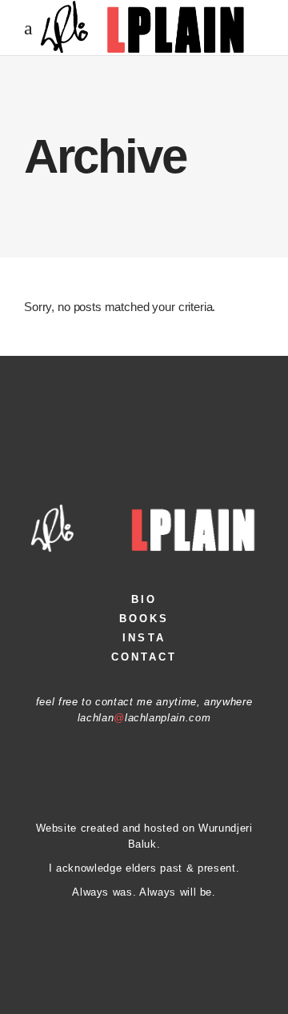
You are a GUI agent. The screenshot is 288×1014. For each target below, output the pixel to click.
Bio (144, 599)
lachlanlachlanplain (132, 718)
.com (198, 718)
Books (144, 619)
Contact (144, 657)
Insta (144, 638)
